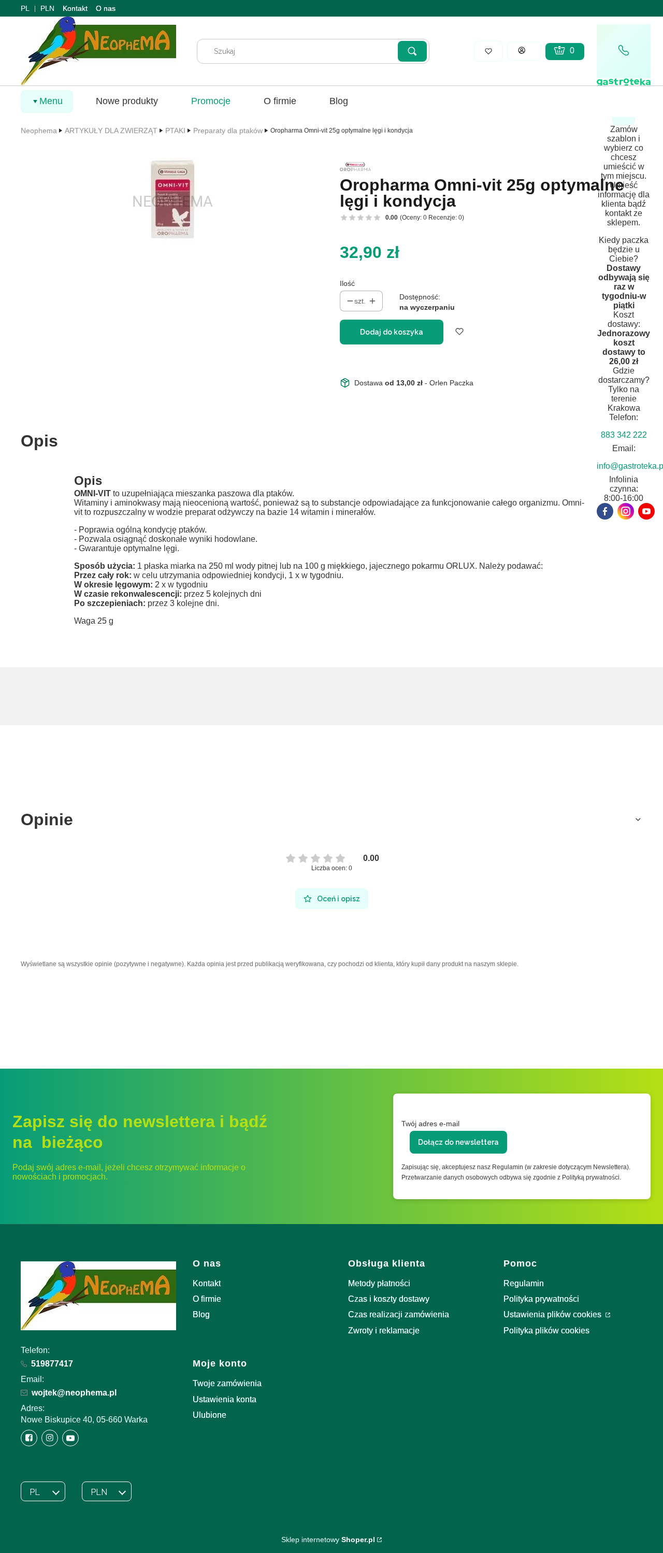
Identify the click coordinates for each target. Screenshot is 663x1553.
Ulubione (209, 1415)
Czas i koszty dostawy (388, 1299)
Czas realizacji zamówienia (398, 1314)
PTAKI (175, 130)
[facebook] (605, 511)
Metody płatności (379, 1283)
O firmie (207, 1299)
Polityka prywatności (541, 1299)
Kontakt (75, 8)
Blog (201, 1314)
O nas (106, 8)
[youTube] (646, 511)
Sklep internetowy (328, 1539)
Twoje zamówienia (227, 1383)
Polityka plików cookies (546, 1330)
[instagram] (625, 511)
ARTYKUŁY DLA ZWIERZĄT (111, 130)
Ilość (347, 283)
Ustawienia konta (224, 1399)
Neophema (39, 130)
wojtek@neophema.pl (74, 1392)
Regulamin (523, 1283)
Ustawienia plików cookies (553, 1314)
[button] (412, 51)
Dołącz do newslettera (458, 1142)
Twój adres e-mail (430, 1123)
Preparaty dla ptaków (228, 130)
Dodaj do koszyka (391, 332)
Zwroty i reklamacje (384, 1330)
